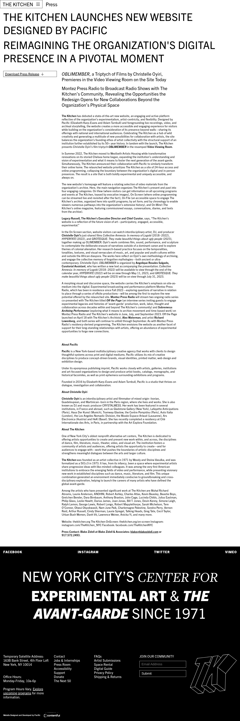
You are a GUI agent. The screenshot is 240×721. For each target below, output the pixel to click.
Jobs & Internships (67, 660)
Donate (59, 677)
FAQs (98, 656)
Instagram (88, 552)
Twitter (162, 552)
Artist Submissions (107, 660)
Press (51, 4)
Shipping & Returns (107, 677)
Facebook (12, 552)
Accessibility (63, 668)
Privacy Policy (103, 673)
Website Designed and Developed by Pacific (21, 715)
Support (59, 673)
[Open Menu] (38, 4)
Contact (59, 656)
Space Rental (103, 664)
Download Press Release (22, 74)
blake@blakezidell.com (144, 531)
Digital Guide (103, 668)
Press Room (62, 664)
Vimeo (231, 552)
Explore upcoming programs (23, 691)
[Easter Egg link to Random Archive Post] (213, 692)
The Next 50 (62, 681)
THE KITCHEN (18, 4)
